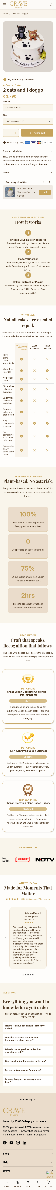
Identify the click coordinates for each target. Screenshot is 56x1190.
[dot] (23, 974)
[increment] (15, 133)
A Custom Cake (12, 85)
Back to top (26, 1099)
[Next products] (49, 182)
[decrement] (6, 133)
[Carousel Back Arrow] (5, 938)
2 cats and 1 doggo (19, 14)
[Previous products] (43, 182)
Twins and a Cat (25, 188)
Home (5, 14)
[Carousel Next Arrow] (51, 938)
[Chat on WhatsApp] (50, 1175)
